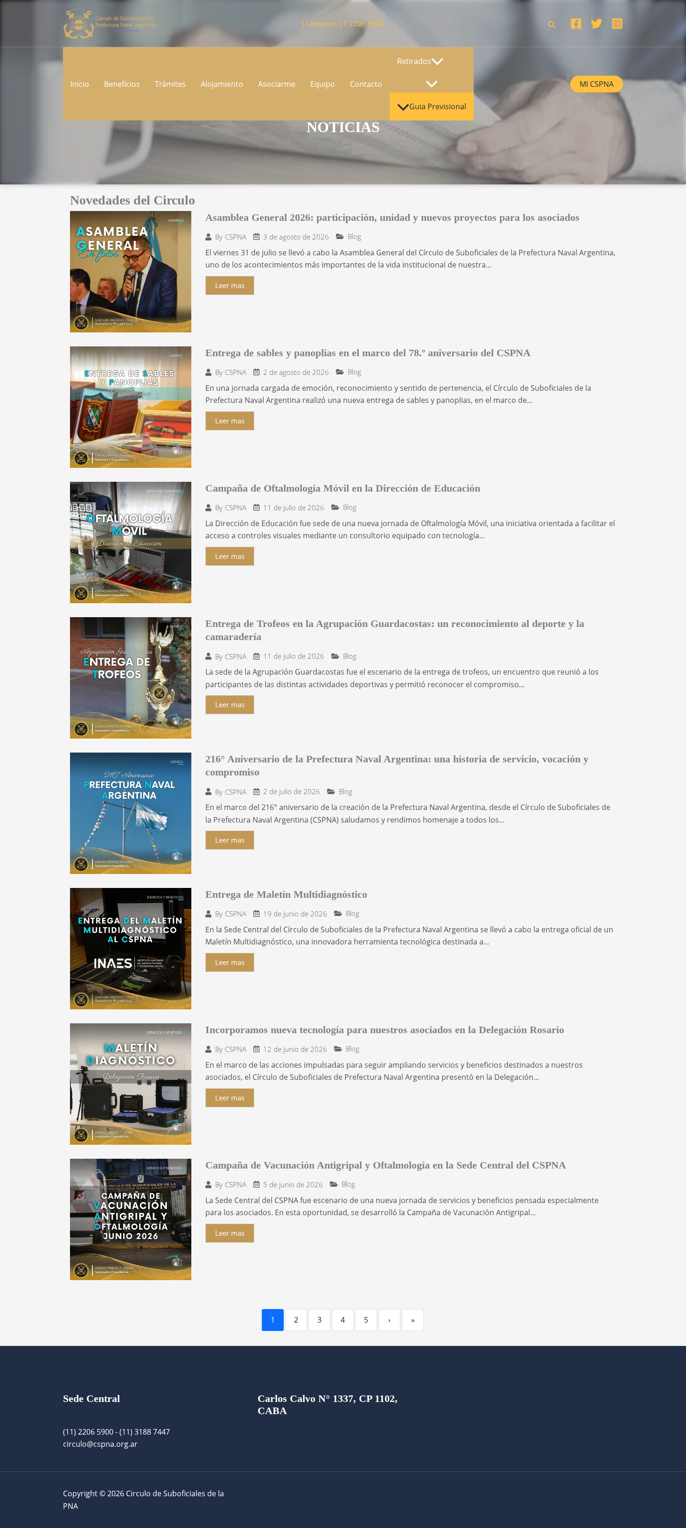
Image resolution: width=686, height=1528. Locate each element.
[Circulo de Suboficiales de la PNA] (110, 22)
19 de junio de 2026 (295, 913)
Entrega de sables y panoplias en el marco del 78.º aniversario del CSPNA (368, 353)
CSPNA (235, 236)
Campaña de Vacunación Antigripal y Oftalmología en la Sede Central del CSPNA (385, 1165)
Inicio (79, 84)
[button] (552, 23)
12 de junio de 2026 (295, 1049)
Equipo (322, 84)
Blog (354, 236)
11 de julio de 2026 (293, 507)
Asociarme (276, 84)
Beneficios (122, 84)
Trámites (170, 84)
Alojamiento (222, 84)
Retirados (414, 61)
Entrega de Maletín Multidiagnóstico (286, 894)
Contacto (366, 84)
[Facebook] (576, 23)
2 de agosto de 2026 (296, 372)
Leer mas (230, 285)
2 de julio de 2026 (291, 791)
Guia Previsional (437, 106)
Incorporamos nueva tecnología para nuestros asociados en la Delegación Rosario (384, 1029)
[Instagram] (617, 23)
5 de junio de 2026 (293, 1184)
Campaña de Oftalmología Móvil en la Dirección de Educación (342, 488)
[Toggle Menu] (432, 84)
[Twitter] (596, 23)
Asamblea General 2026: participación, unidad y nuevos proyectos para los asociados (392, 217)
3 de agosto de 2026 (296, 236)
